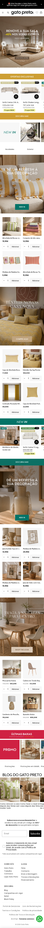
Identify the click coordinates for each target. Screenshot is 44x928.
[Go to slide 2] (20, 68)
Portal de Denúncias (11, 906)
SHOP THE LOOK (22, 649)
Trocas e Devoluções (30, 877)
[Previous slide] (3, 43)
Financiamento (27, 880)
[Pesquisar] (8, 12)
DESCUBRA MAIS (22, 116)
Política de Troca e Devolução (22, 914)
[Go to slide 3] (23, 68)
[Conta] (33, 12)
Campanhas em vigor (13, 893)
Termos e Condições (11, 910)
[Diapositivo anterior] (2, 4)
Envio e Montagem (29, 874)
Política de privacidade (32, 910)
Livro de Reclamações (31, 906)
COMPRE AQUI (22, 339)
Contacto (25, 871)
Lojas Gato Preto (11, 877)
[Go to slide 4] (26, 68)
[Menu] (3, 12)
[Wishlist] (37, 12)
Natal (6, 896)
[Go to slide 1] (18, 68)
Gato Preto (8, 868)
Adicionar (15, 247)
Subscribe (35, 833)
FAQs (23, 868)
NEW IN (22, 207)
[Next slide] (40, 43)
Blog (6, 890)
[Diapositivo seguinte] (41, 4)
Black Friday (9, 899)
